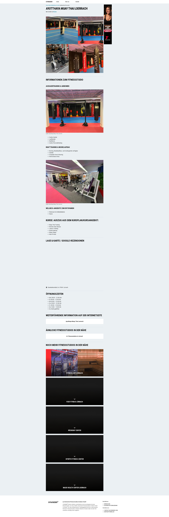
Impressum (107, 504)
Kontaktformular (109, 511)
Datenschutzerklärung (110, 505)
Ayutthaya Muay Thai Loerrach (74, 321)
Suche (57, 1)
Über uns (67, 1)
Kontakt (77, 1)
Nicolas (55, 11)
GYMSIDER (49, 2)
